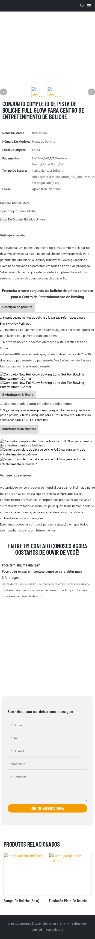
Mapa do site (54, 930)
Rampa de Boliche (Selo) (21, 900)
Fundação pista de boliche (68, 900)
